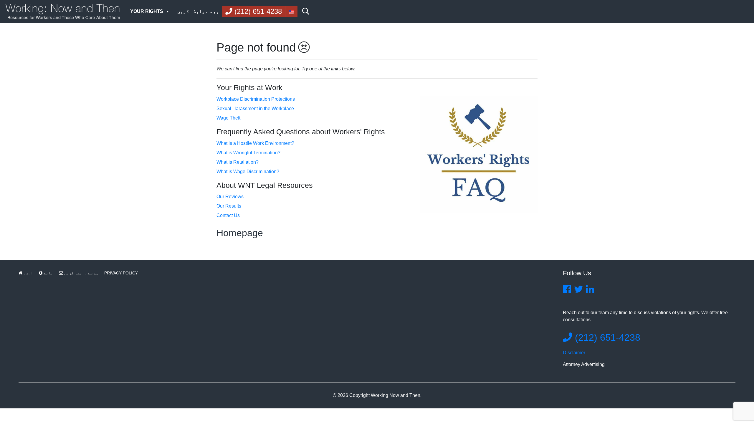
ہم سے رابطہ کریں (198, 11)
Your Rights (146, 11)
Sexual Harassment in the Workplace (255, 108)
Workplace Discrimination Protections (255, 99)
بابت (47, 273)
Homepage (239, 233)
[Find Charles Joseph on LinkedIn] (590, 291)
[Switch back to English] (291, 11)
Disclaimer (574, 352)
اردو (27, 273)
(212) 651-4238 (606, 337)
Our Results (228, 205)
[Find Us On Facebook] (567, 291)
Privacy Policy (121, 273)
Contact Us (228, 215)
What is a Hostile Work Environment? (255, 143)
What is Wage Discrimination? (247, 171)
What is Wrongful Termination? (248, 152)
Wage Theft (228, 117)
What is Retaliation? (237, 162)
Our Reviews (230, 196)
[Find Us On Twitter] (578, 291)
